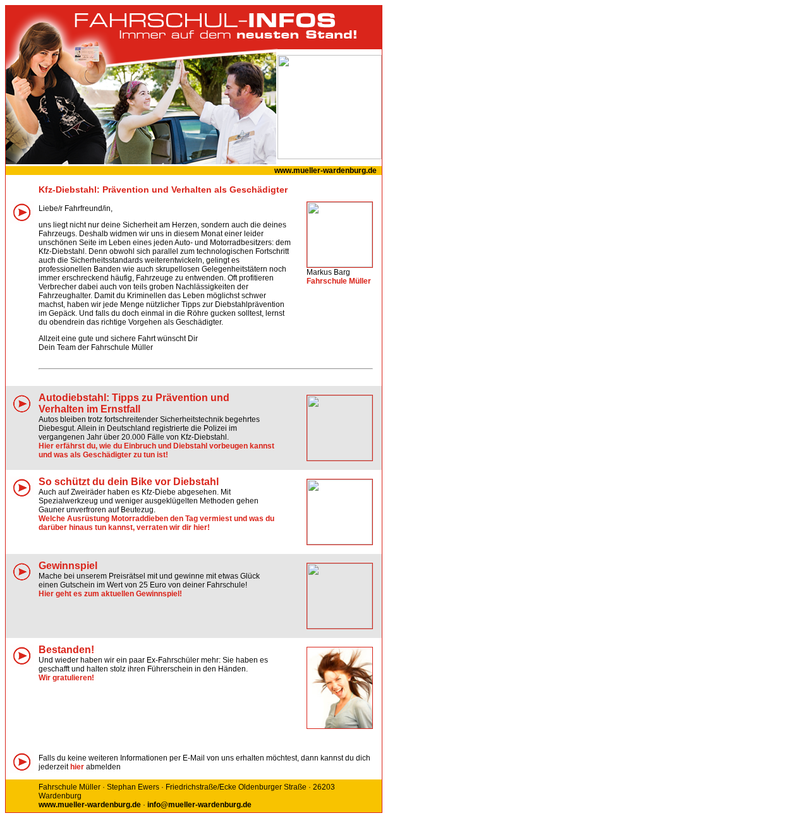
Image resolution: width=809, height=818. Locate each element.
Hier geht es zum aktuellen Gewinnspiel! (110, 593)
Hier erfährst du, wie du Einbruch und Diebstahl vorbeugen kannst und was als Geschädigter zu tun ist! (156, 450)
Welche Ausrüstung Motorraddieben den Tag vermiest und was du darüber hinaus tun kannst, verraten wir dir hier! (156, 523)
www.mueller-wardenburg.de (325, 170)
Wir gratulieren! (66, 677)
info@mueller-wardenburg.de (199, 804)
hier (77, 766)
